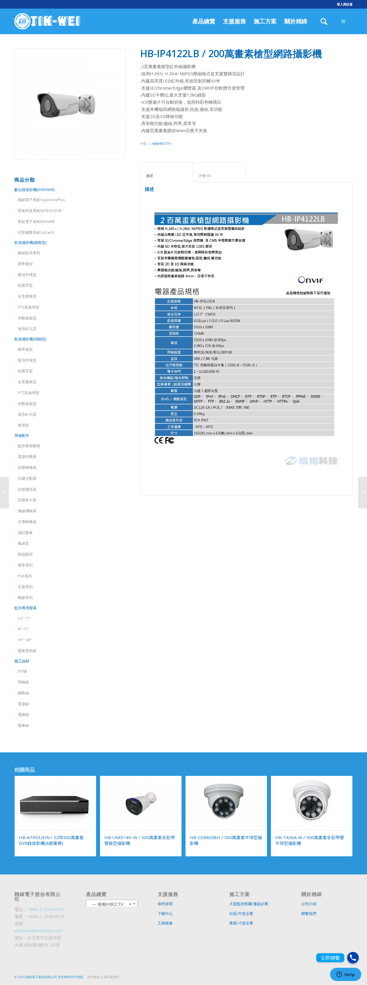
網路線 (23, 692)
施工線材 (21, 661)
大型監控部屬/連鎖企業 (248, 903)
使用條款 (93, 977)
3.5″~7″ (24, 618)
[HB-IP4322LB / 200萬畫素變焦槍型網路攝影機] (362, 492)
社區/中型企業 (241, 913)
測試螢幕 (25, 532)
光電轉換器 (27, 521)
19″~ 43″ (25, 639)
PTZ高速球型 (28, 307)
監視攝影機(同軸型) (30, 339)
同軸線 (23, 682)
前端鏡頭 (25, 554)
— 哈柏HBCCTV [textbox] (110, 904)
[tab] (166, 172)
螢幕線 (23, 725)
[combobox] (111, 904)
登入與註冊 (345, 4)
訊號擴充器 (27, 489)
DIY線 (22, 671)
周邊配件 (21, 435)
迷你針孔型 (27, 328)
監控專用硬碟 (29, 445)
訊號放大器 (27, 499)
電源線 (23, 703)
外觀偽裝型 (27, 318)
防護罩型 (25, 285)
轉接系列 (25, 597)
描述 (167, 175)
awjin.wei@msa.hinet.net (38, 930)
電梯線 (23, 714)
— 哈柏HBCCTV (159, 143)
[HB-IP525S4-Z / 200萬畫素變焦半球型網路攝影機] (4, 492)
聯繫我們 (308, 913)
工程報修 (165, 923)
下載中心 (165, 913)
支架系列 (25, 586)
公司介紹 (308, 903)
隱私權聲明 (111, 977)
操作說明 (165, 903)
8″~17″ (23, 628)
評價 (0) (219, 175)
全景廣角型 (27, 296)
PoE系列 (25, 576)
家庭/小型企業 (241, 923)
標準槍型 (25, 349)
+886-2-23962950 (45, 909)
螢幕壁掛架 (27, 650)
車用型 (23, 425)
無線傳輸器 (27, 510)
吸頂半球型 (27, 274)
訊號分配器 (27, 478)
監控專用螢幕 (25, 607)
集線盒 (23, 543)
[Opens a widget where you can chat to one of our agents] (345, 975)
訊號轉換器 (27, 467)
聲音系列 (25, 565)
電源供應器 (27, 456)
